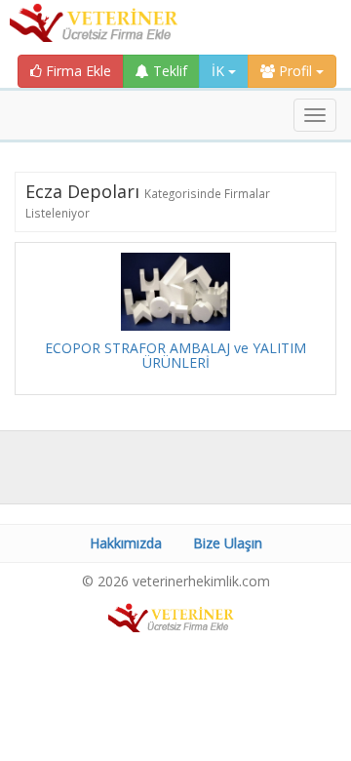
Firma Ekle (76, 70)
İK (220, 70)
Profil (295, 70)
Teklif (168, 70)
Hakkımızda (126, 543)
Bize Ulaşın (227, 543)
